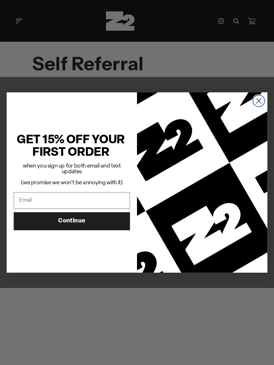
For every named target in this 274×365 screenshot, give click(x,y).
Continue (71, 221)
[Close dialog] (259, 101)
